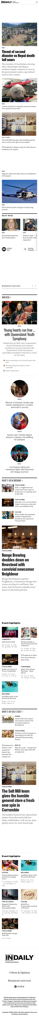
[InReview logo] (19, 987)
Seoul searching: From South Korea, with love (20, 361)
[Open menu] (37, 2)
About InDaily (23, 1014)
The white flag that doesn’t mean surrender (18, 366)
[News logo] (19, 972)
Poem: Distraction (12, 371)
